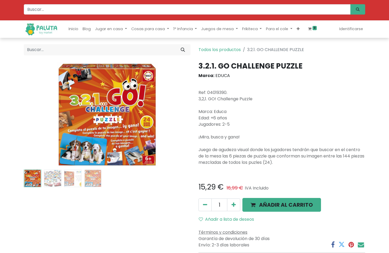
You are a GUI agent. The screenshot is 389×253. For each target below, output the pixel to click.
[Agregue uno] (233, 204)
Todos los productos (219, 50)
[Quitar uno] (205, 204)
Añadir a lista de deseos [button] (229, 219)
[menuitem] (73, 29)
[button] (298, 29)
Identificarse (351, 28)
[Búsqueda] (357, 9)
